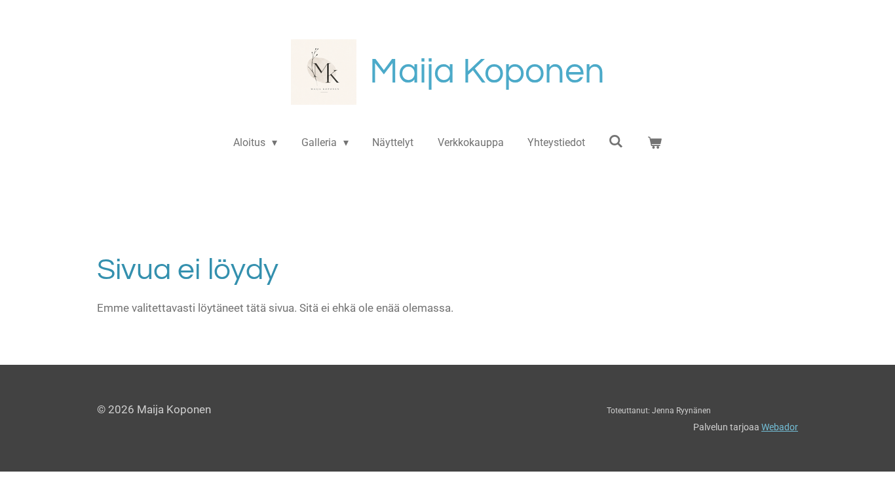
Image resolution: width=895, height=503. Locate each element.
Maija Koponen (487, 72)
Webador (779, 427)
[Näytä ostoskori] (654, 142)
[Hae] (616, 141)
